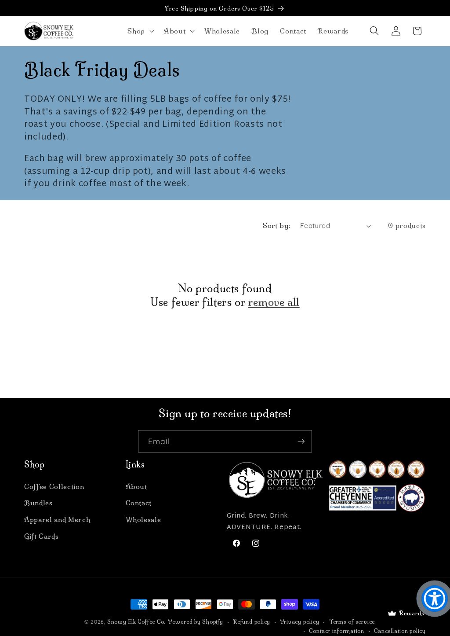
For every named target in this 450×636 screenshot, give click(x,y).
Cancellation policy (400, 631)
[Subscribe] (301, 441)
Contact (139, 503)
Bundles (38, 503)
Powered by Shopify (195, 621)
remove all (274, 302)
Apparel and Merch (57, 519)
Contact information (336, 631)
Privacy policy (299, 621)
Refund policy (251, 621)
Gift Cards (41, 536)
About (136, 486)
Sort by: (276, 225)
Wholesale (143, 519)
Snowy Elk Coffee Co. (136, 621)
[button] (140, 31)
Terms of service (352, 621)
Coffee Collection (54, 486)
